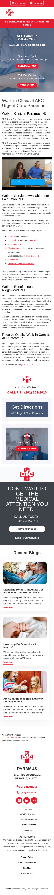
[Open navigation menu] (45, 12)
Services (28, 809)
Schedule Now (27, 66)
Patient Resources (28, 825)
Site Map (27, 868)
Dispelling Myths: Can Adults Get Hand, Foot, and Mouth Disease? (23, 591)
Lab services (13, 240)
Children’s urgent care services (21, 264)
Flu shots (12, 236)
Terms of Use (27, 873)
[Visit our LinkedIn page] (26, 800)
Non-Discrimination (27, 862)
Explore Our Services (27, 538)
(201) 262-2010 (37, 45)
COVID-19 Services (28, 814)
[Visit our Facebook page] (19, 800)
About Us (28, 830)
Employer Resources (28, 819)
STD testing (13, 260)
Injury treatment (14, 244)
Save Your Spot (20, 3)
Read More (8, 607)
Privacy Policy (27, 857)
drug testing (33, 240)
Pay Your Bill (37, 3)
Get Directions (28, 787)
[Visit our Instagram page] (34, 800)
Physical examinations (17, 248)
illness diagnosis (32, 256)
